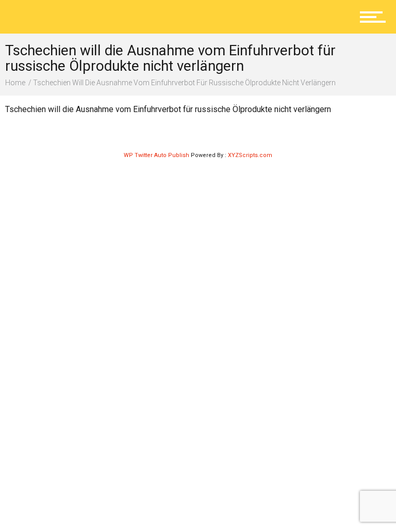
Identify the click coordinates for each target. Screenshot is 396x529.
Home (15, 83)
